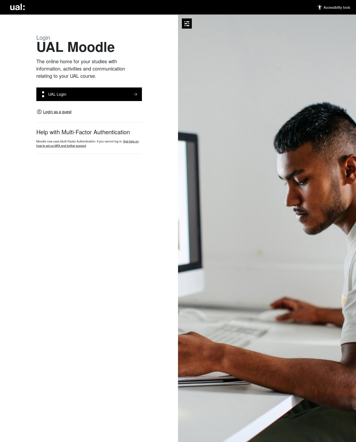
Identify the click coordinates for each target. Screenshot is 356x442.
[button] (333, 7)
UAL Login (57, 94)
